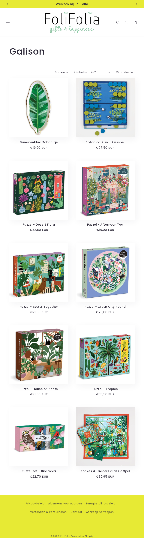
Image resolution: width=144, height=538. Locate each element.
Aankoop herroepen (100, 512)
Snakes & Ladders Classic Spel (105, 471)
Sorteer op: (62, 72)
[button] (8, 22)
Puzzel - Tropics (105, 389)
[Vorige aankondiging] (7, 4)
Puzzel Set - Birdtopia (39, 471)
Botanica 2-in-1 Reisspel (105, 142)
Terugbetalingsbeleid (101, 503)
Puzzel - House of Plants (39, 389)
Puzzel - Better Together (39, 306)
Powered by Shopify (82, 536)
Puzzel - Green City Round (105, 306)
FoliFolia (65, 536)
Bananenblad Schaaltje (39, 142)
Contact (76, 512)
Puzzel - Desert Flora (38, 224)
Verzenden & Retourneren (48, 512)
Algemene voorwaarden (65, 503)
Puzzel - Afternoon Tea (105, 224)
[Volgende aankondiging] (137, 4)
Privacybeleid (35, 503)
